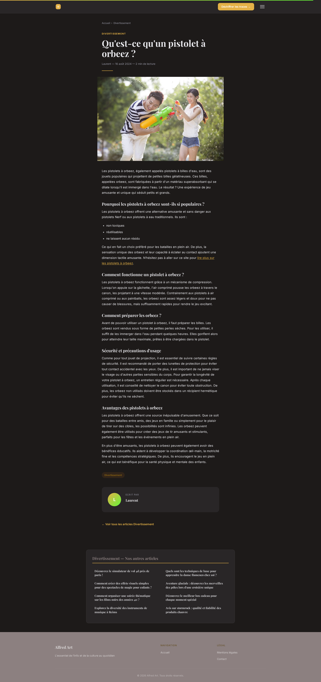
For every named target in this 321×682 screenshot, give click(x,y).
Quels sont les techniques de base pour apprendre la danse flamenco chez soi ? (191, 573)
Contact (222, 658)
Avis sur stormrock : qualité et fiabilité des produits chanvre (193, 610)
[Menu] (262, 7)
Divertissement (122, 23)
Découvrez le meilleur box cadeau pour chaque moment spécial (191, 597)
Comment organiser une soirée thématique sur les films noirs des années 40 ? (122, 597)
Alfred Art (63, 647)
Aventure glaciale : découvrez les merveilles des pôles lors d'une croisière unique (194, 585)
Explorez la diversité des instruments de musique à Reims (121, 610)
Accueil (106, 23)
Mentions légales (227, 652)
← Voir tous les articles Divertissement (128, 524)
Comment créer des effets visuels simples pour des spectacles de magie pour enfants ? (123, 585)
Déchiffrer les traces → (236, 6)
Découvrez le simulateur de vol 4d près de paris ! (122, 573)
